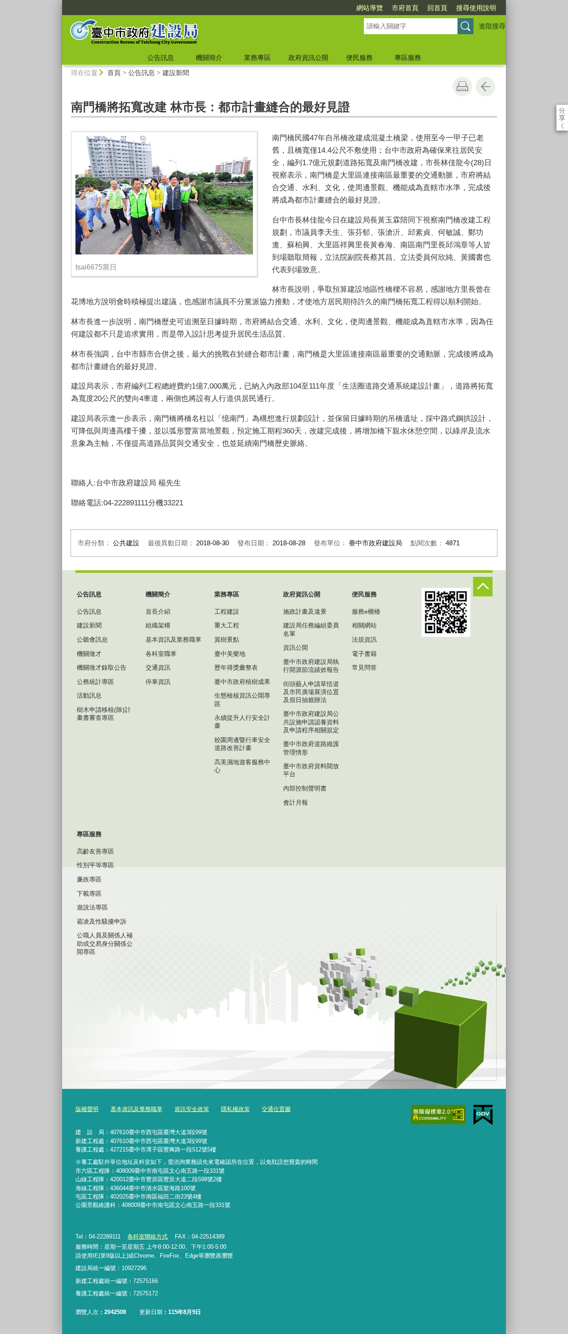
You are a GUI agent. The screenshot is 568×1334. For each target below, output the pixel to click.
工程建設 (226, 611)
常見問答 (364, 667)
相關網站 (364, 625)
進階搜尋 (492, 26)
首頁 (114, 72)
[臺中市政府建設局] (202, 32)
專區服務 (407, 57)
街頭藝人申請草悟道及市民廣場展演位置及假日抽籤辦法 (311, 691)
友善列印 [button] (462, 86)
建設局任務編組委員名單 (311, 629)
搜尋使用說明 (476, 8)
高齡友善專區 (95, 851)
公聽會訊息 (92, 639)
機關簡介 (209, 57)
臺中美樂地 (229, 653)
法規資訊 (364, 639)
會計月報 (295, 802)
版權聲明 (87, 1109)
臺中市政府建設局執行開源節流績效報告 (311, 665)
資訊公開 (295, 647)
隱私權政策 (235, 1109)
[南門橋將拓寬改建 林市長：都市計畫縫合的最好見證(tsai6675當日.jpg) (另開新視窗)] (164, 195)
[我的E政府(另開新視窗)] (483, 1115)
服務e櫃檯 (366, 611)
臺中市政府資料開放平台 (311, 770)
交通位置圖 (276, 1109)
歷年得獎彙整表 (236, 667)
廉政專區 (89, 879)
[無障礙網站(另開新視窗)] (438, 1114)
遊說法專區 (92, 907)
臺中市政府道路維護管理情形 (311, 747)
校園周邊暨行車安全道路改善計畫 (242, 743)
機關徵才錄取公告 (101, 667)
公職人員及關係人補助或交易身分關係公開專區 (105, 943)
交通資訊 (158, 667)
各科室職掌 (161, 653)
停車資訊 (158, 681)
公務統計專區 (95, 681)
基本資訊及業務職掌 (173, 639)
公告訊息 (160, 57)
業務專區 (257, 57)
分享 (562, 110)
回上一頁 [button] (485, 86)
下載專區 (89, 893)
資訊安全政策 (191, 1109)
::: (58, 4)
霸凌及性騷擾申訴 (101, 921)
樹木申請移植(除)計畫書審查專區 (104, 713)
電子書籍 (364, 653)
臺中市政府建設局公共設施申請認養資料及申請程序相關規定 (311, 721)
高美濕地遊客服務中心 (242, 766)
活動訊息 (89, 695)
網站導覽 (369, 8)
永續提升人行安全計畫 (242, 721)
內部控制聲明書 (305, 788)
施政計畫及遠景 (305, 611)
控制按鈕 (483, 586)
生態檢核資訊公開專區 (242, 699)
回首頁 (437, 8)
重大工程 (226, 625)
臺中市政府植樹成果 (242, 681)
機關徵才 (89, 653)
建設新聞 (175, 72)
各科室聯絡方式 (147, 1236)
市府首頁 (405, 8)
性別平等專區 (95, 865)
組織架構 (158, 625)
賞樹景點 (226, 639)
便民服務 (359, 57)
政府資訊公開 (308, 57)
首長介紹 (158, 611)
